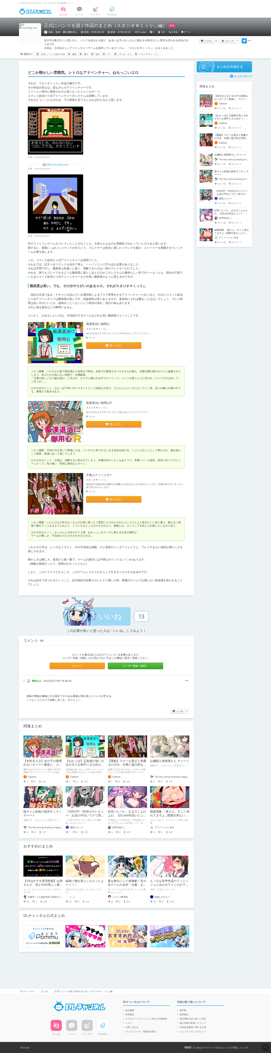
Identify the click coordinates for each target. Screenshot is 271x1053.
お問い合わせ (132, 1027)
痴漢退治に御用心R (99, 403)
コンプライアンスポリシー (193, 1031)
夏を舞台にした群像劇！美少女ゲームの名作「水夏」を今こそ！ (127, 884)
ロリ (109, 54)
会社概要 (129, 1010)
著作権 (183, 1010)
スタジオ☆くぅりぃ (149, 54)
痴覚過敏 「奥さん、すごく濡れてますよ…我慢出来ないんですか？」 (169, 815)
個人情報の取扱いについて (193, 1023)
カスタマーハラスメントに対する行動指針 (146, 1018)
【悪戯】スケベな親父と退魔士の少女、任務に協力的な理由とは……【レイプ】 (127, 764)
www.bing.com (42, 157)
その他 (186, 680)
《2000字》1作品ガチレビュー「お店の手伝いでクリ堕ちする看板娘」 (85, 815)
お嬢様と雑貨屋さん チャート (169, 761)
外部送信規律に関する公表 (193, 1027)
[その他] (249, 40)
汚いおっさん (125, 54)
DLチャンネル (35, 11)
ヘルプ (128, 1023)
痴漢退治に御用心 (98, 324)
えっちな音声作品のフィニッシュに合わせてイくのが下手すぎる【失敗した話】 (169, 884)
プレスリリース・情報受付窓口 (140, 1031)
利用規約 (129, 1014)
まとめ (44, 991)
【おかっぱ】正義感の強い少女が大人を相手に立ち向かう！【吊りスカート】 (85, 764)
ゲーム (187, 32)
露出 (86, 54)
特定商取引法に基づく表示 (193, 1018)
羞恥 (74, 54)
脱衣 (97, 54)
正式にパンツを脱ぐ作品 (53, 54)
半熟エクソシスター (99, 475)
